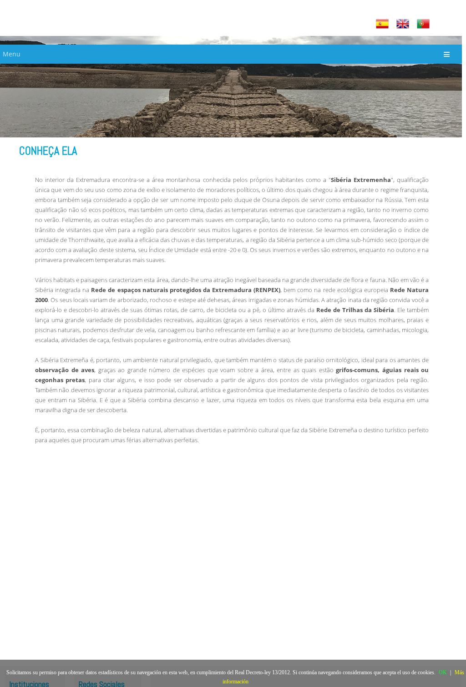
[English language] (404, 24)
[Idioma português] (424, 24)
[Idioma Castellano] (383, 24)
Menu (11, 54)
